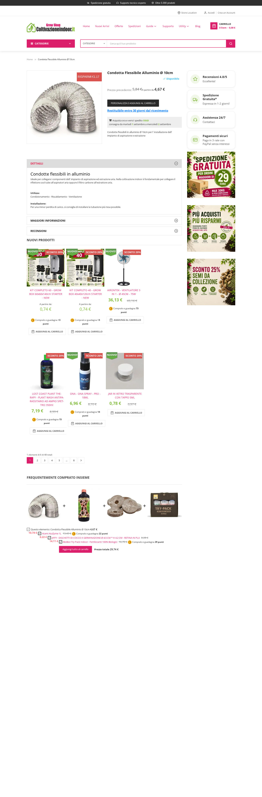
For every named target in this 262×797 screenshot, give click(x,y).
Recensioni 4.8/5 (215, 77)
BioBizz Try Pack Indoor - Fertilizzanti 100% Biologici (90, 541)
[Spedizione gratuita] (211, 174)
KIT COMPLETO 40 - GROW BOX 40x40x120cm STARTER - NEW (85, 294)
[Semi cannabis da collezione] (211, 281)
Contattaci (209, 122)
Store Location (189, 12)
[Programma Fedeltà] (211, 228)
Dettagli (36, 163)
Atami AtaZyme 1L (51, 533)
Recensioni (38, 231)
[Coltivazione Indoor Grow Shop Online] (51, 27)
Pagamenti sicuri (215, 136)
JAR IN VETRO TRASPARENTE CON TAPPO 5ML (125, 395)
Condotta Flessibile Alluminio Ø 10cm (70, 529)
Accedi (211, 12)
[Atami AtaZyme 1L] (84, 521)
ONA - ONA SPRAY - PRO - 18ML (85, 395)
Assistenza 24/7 (214, 117)
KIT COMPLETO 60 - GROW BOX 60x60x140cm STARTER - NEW (45, 294)
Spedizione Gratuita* (211, 97)
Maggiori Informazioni (47, 220)
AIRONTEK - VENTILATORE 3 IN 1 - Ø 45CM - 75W (123, 292)
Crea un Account (226, 12)
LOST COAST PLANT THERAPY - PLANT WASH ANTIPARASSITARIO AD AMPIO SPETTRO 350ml (47, 399)
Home (30, 59)
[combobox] (166, 43)
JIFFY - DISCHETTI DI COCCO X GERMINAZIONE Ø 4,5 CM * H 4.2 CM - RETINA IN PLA (96, 537)
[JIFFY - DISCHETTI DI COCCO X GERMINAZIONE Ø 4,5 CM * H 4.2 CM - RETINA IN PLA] (124, 521)
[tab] (104, 163)
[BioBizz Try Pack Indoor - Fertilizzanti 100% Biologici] (164, 521)
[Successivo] (81, 460)
